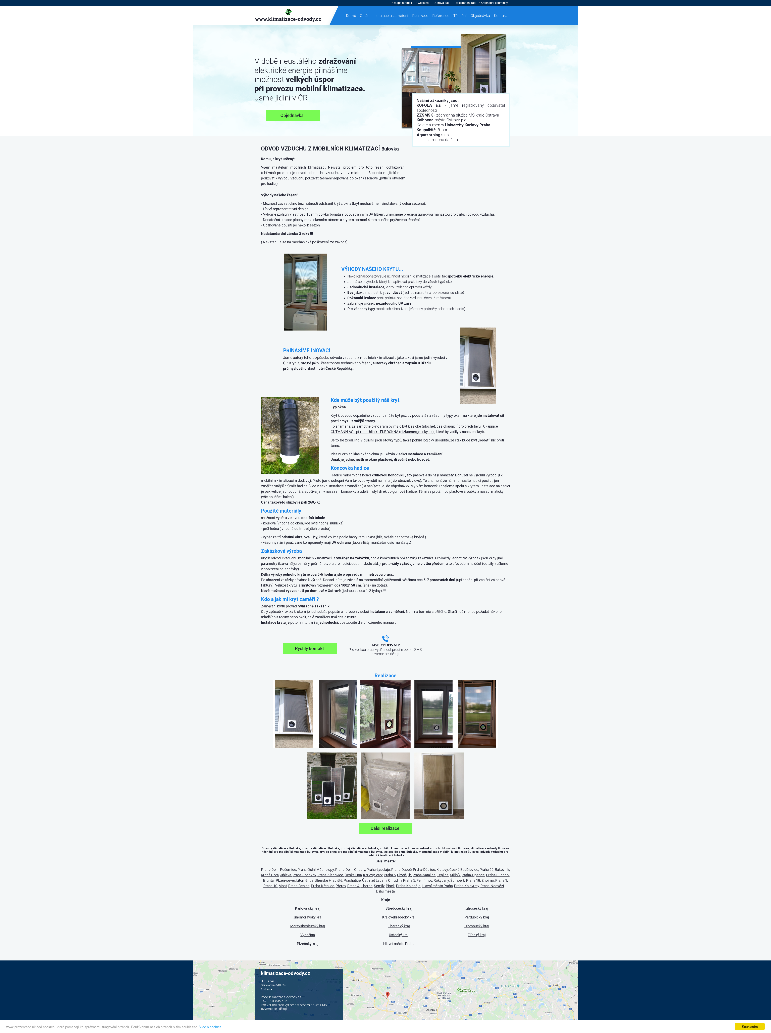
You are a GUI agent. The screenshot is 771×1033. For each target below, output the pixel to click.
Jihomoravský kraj (307, 917)
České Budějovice (463, 869)
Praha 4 (353, 886)
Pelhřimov (424, 880)
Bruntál (268, 880)
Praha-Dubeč (401, 869)
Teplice (443, 875)
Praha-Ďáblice (424, 869)
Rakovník (502, 869)
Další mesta (385, 891)
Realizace (420, 15)
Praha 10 (270, 886)
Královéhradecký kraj (398, 917)
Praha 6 (390, 875)
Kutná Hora (270, 875)
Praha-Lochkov (304, 875)
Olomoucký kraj (476, 926)
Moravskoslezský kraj (307, 926)
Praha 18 (473, 880)
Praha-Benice (299, 886)
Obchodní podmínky (494, 2)
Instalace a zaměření (390, 15)
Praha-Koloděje (408, 886)
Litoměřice (304, 880)
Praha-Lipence (473, 875)
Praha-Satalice (424, 875)
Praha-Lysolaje (378, 869)
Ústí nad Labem (374, 880)
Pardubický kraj (477, 917)
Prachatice (352, 880)
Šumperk (457, 880)
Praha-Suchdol (497, 875)
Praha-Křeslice (322, 886)
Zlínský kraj (477, 935)
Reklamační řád (465, 2)
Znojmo (487, 880)
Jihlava (285, 875)
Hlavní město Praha (437, 886)
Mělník (455, 875)
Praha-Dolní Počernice (278, 869)
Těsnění (460, 15)
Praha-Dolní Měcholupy (316, 869)
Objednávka (480, 15)
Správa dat (441, 2)
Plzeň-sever (285, 880)
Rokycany (441, 880)
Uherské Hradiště (328, 880)
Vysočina (307, 935)
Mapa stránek (403, 2)
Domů (351, 15)
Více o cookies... (211, 1026)
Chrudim (395, 880)
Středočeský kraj (399, 908)
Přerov (341, 886)
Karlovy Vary (372, 875)
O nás (364, 15)
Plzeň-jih (404, 875)
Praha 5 (409, 880)
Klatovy (442, 869)
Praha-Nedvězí (492, 886)
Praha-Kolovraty (466, 886)
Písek (390, 886)
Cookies (423, 2)
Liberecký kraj (399, 926)
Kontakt (500, 15)
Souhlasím (750, 1026)
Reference (440, 15)
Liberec (366, 886)
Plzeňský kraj (307, 944)
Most (283, 886)
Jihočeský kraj (476, 908)
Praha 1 (501, 880)
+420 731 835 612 (274, 1001)
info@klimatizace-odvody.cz (281, 997)
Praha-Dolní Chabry (350, 869)
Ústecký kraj (399, 935)
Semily (379, 886)
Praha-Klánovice (330, 875)
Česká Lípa (353, 875)
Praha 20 (487, 869)
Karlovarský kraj (307, 908)
